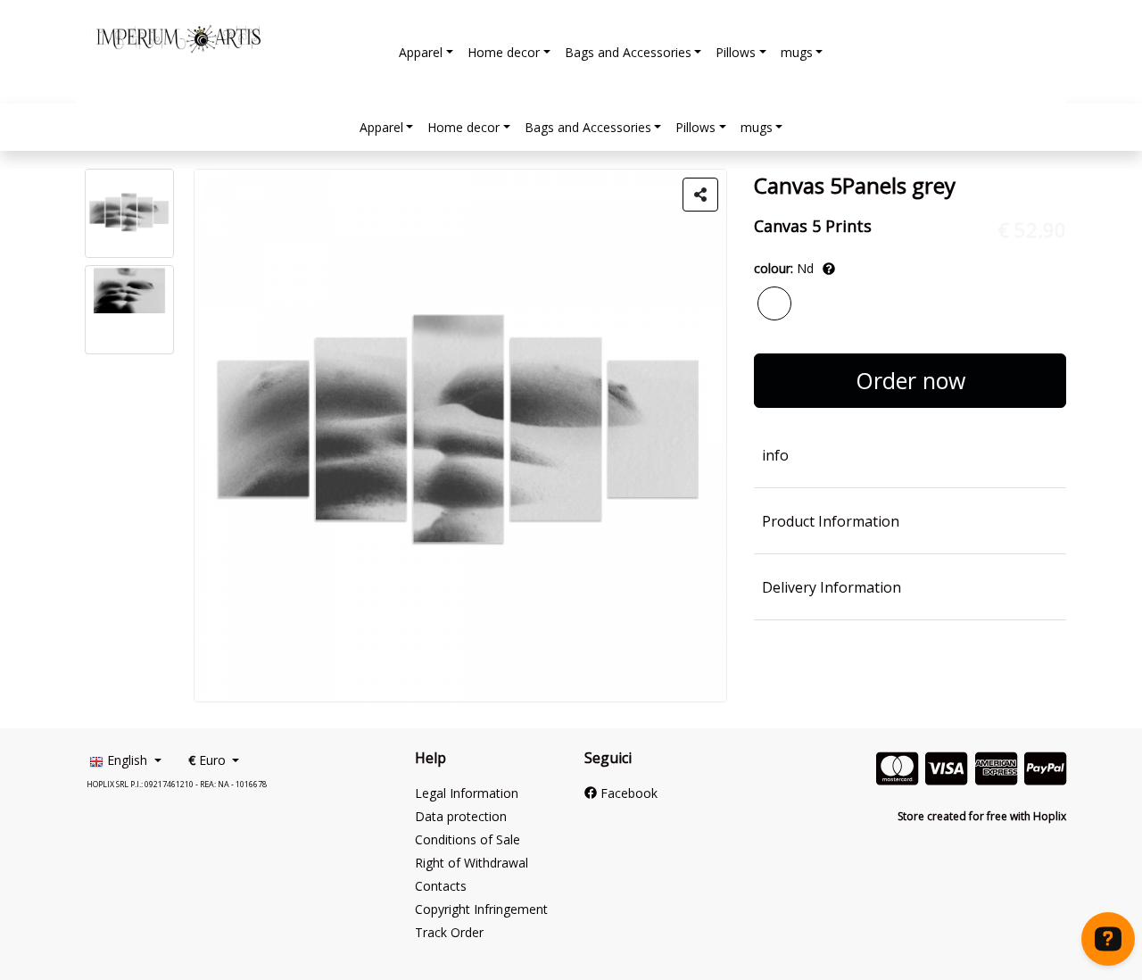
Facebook (627, 793)
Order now (910, 380)
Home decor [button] (504, 52)
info (775, 455)
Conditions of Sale (467, 839)
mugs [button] (797, 52)
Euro (208, 760)
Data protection (461, 816)
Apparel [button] (421, 52)
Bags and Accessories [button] (628, 52)
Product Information (830, 521)
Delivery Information (831, 587)
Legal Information (466, 793)
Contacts (441, 885)
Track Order (449, 932)
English (127, 760)
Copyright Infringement (481, 909)
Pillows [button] (736, 52)
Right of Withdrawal (471, 862)
